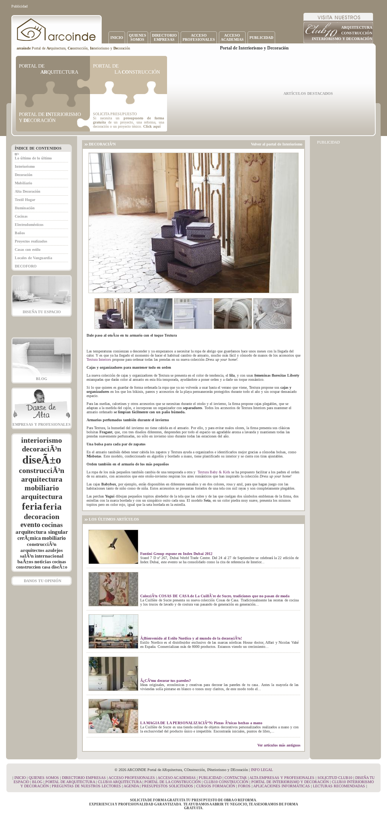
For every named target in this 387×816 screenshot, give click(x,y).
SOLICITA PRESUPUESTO (115, 114)
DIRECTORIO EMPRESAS (84, 778)
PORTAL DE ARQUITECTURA (70, 782)
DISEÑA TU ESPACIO (42, 312)
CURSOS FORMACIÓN (215, 786)
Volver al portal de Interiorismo (276, 144)
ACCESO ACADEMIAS (177, 778)
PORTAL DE (48, 69)
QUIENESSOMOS (137, 37)
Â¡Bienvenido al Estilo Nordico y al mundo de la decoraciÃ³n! (191, 638)
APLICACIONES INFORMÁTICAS (281, 786)
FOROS (244, 786)
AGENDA (131, 786)
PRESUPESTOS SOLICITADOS (167, 786)
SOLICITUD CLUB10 (334, 778)
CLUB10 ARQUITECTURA (119, 782)
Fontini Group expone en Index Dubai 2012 (176, 554)
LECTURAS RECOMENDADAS (339, 786)
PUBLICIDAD (261, 38)
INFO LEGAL (262, 770)
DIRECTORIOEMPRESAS (164, 37)
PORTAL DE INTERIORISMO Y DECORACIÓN (290, 782)
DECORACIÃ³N (102, 144)
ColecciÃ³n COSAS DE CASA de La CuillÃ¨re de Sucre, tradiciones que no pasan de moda (214, 596)
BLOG (41, 379)
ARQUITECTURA (356, 27)
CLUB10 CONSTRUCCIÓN (226, 782)
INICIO (116, 38)
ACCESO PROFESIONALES (131, 778)
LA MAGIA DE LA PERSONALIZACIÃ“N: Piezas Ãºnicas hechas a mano (201, 723)
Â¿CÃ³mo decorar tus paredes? (165, 680)
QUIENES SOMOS (44, 778)
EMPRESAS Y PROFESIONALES (41, 424)
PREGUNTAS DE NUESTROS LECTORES (86, 786)
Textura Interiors (99, 359)
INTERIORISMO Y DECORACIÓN (342, 39)
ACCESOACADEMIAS (232, 37)
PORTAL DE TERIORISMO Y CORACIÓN (50, 117)
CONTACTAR (235, 778)
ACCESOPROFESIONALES (199, 37)
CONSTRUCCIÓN (356, 33)
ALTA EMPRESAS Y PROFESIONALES (281, 778)
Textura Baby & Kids (214, 472)
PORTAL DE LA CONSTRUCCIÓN (172, 782)
